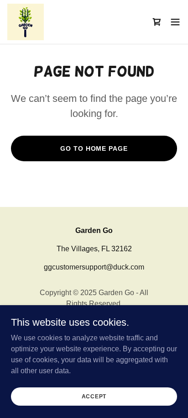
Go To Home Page (93, 148)
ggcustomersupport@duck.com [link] (94, 267)
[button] (175, 22)
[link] (25, 22)
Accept (94, 396)
